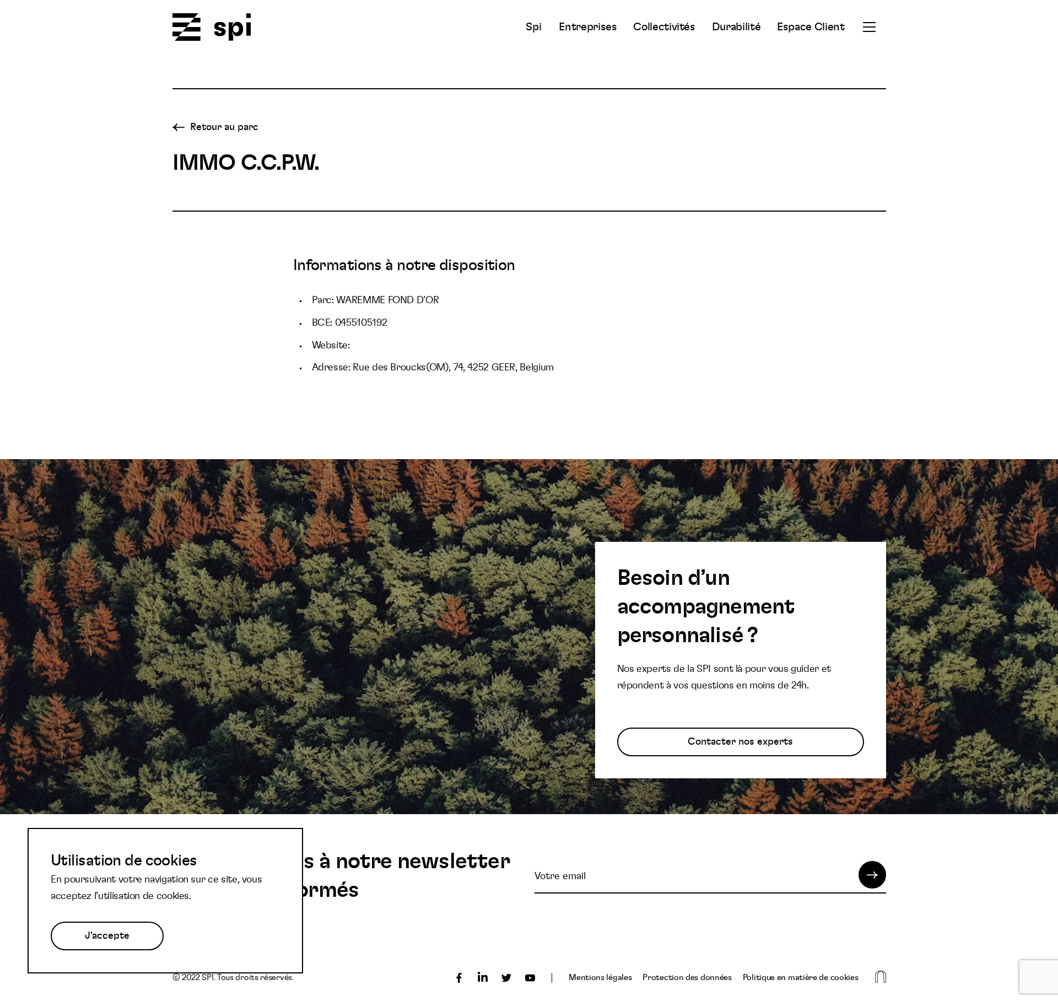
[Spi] (211, 27)
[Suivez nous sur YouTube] (530, 978)
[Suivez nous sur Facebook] (459, 978)
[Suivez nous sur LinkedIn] (483, 978)
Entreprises (588, 27)
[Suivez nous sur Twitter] (506, 978)
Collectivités (664, 27)
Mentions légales (600, 977)
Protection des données (687, 977)
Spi (533, 27)
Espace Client (810, 27)
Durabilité (736, 27)
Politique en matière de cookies (801, 977)
